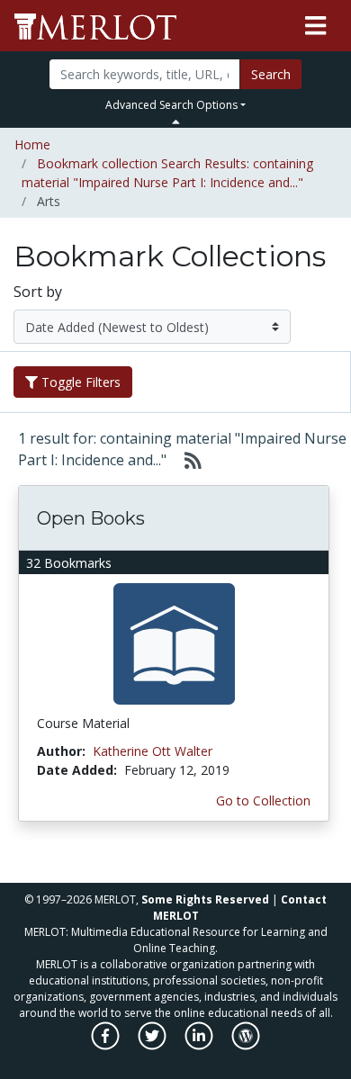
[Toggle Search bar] (176, 121)
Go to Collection (263, 800)
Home (32, 144)
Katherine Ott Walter (152, 751)
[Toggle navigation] (315, 26)
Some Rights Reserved (205, 899)
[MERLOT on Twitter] (153, 1045)
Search (271, 74)
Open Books (91, 518)
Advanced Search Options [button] (171, 104)
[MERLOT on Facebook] (106, 1045)
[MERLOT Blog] (246, 1045)
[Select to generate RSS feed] (186, 460)
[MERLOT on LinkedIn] (200, 1045)
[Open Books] (174, 643)
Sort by (38, 291)
